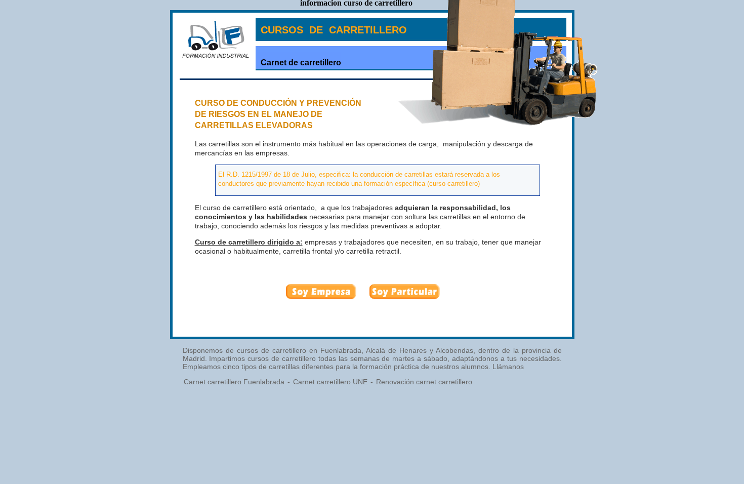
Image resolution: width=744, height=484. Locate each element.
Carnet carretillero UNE (330, 382)
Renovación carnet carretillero (424, 382)
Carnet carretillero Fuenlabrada (234, 382)
